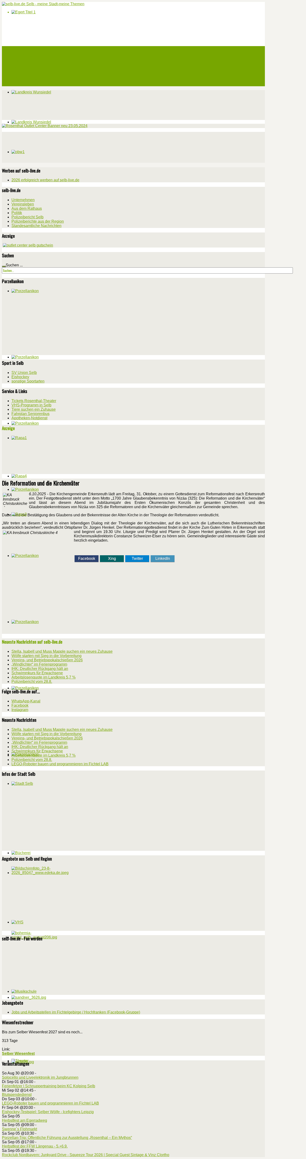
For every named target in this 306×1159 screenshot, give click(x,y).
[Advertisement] (38, 147)
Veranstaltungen (23, 55)
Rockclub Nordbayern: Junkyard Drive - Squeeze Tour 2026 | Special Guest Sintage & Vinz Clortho (85, 1155)
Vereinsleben (22, 204)
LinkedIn (162, 558)
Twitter (137, 558)
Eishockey (20, 377)
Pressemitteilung (24, 78)
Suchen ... (14, 265)
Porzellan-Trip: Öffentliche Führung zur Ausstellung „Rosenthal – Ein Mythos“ (67, 1138)
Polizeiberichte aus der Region (37, 221)
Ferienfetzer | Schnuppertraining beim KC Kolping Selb (48, 1086)
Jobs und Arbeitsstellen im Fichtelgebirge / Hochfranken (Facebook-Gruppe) (75, 1012)
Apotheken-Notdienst (29, 418)
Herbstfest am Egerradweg (24, 1120)
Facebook (86, 558)
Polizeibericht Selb (27, 217)
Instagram (19, 710)
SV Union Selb (24, 373)
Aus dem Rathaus (26, 208)
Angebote (18, 66)
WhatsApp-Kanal (25, 701)
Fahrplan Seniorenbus (30, 414)
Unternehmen (23, 200)
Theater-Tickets (23, 60)
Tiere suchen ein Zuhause (33, 409)
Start (15, 49)
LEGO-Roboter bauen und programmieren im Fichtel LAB (50, 1103)
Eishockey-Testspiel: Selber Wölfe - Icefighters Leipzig (48, 1112)
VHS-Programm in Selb (31, 405)
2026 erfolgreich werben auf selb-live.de (45, 180)
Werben (16, 72)
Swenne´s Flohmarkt (19, 1129)
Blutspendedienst (17, 1095)
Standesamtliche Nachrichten (36, 226)
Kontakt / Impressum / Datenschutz (38, 83)
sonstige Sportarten (27, 381)
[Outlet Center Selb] (28, 245)
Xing (112, 558)
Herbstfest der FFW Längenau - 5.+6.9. (35, 1146)
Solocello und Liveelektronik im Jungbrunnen (40, 1077)
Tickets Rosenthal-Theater (33, 401)
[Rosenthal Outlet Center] (44, 126)
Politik (16, 213)
